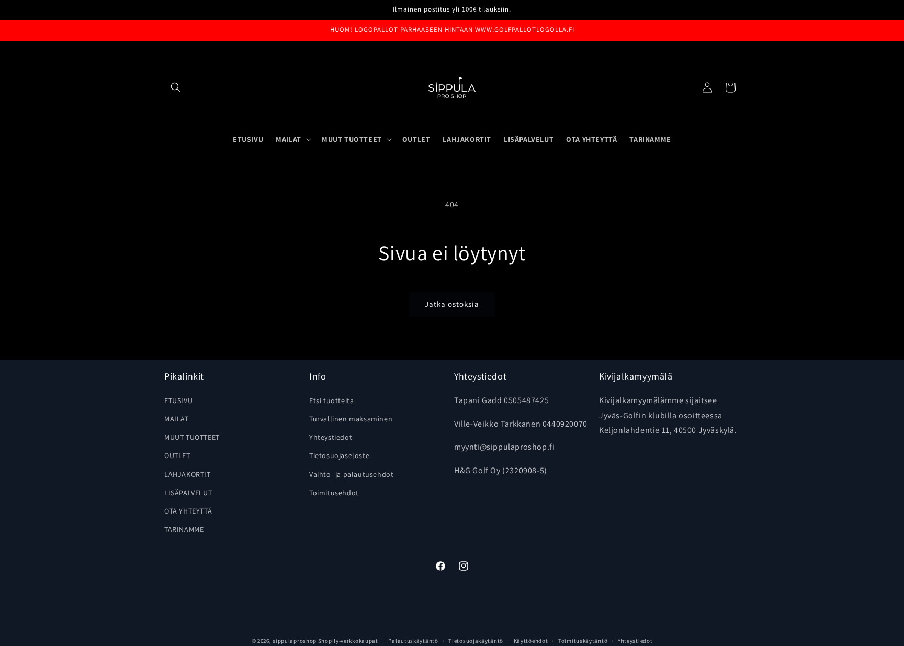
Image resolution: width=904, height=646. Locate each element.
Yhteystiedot (330, 436)
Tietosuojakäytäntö (475, 640)
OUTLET (177, 455)
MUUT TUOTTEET (192, 436)
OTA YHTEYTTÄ (188, 510)
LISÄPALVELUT (188, 492)
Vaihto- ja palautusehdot (351, 473)
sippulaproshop (295, 640)
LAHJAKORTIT (187, 473)
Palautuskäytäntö (413, 640)
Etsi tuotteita (331, 400)
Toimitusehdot (334, 492)
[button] (175, 87)
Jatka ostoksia (452, 304)
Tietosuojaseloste (339, 455)
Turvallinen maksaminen (350, 418)
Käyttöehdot (531, 640)
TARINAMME (184, 528)
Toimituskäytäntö (582, 640)
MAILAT (176, 418)
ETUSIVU (178, 400)
